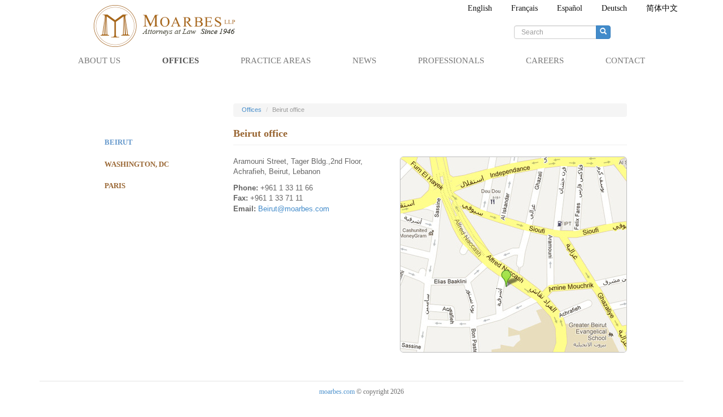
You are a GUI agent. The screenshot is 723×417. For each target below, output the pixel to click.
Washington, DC (136, 164)
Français (524, 8)
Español (569, 8)
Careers (545, 60)
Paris (114, 185)
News (364, 60)
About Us (99, 60)
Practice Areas (276, 60)
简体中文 (662, 8)
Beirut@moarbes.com (293, 209)
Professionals (451, 60)
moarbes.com (337, 392)
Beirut (118, 142)
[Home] (169, 26)
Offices (180, 60)
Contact (625, 60)
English (480, 8)
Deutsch (614, 8)
